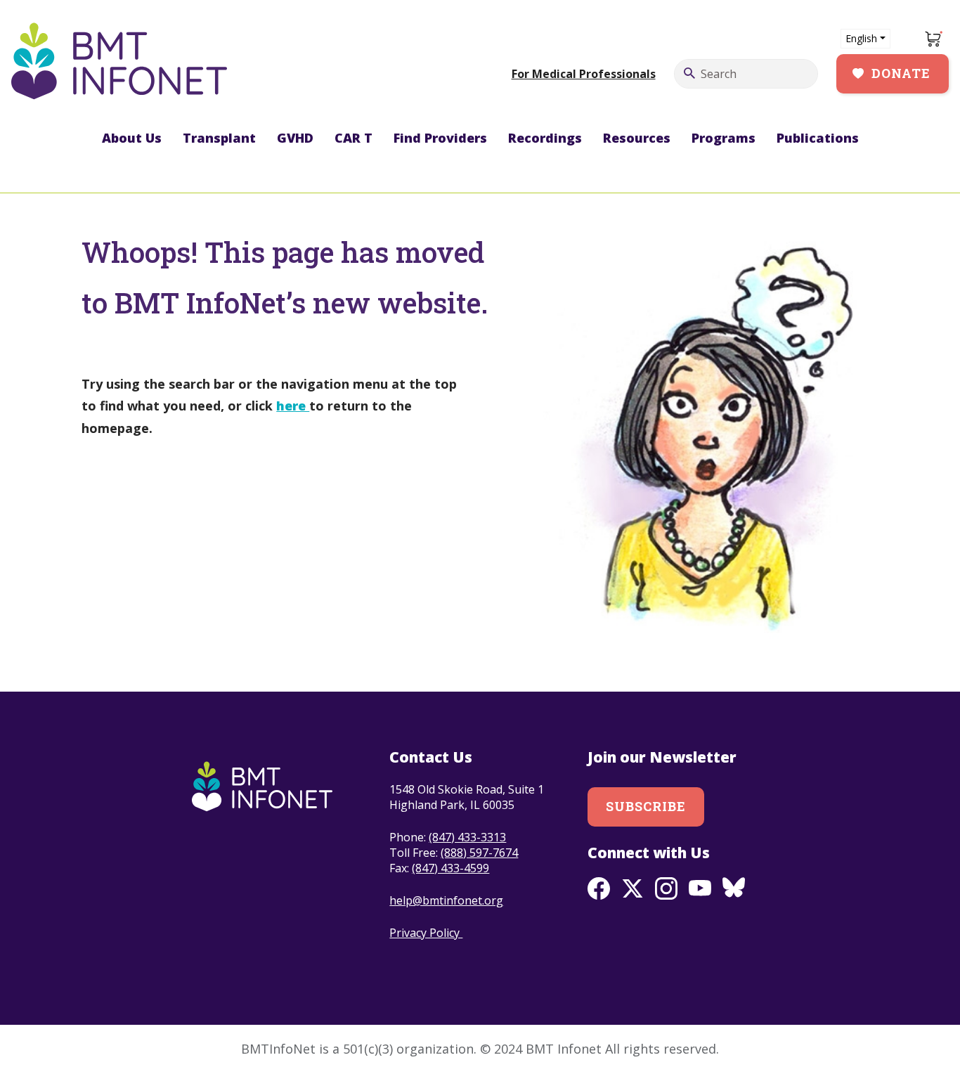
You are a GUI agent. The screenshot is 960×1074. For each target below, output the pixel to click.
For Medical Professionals (584, 74)
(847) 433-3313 (467, 837)
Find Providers (440, 137)
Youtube (700, 888)
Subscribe (646, 806)
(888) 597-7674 (479, 852)
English (861, 38)
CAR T (353, 137)
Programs (723, 137)
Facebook (599, 888)
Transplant (219, 137)
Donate (900, 73)
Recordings (545, 137)
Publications (818, 137)
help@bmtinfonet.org (446, 900)
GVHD (295, 137)
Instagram (666, 888)
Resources (636, 137)
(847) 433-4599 (450, 868)
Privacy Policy (425, 932)
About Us (132, 137)
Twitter (632, 888)
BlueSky (733, 888)
